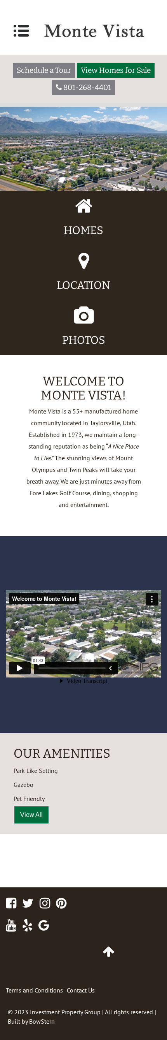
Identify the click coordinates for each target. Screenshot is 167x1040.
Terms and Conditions (34, 990)
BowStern (42, 1021)
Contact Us (81, 990)
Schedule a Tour (44, 70)
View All (31, 814)
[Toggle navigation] (21, 31)
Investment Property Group (65, 1012)
